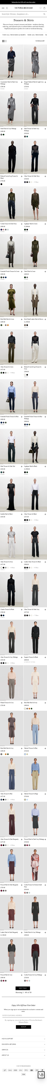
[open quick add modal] (21, 82)
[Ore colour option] (6, 325)
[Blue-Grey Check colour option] (29, 182)
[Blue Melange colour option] (3, 277)
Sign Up (23, 1027)
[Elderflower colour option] (3, 325)
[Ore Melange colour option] (1, 663)
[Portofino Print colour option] (8, 229)
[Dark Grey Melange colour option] (25, 136)
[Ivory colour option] (3, 184)
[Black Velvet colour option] (27, 182)
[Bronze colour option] (8, 325)
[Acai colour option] (1, 845)
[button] (44, 8)
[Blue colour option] (27, 136)
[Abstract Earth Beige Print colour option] (3, 229)
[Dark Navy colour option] (25, 182)
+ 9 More (35, 182)
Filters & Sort (40, 41)
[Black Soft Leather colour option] (25, 567)
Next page (23, 988)
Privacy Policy (23, 1022)
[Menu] (3, 8)
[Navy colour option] (3, 615)
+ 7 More (35, 615)
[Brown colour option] (25, 325)
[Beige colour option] (27, 754)
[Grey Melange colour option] (1, 134)
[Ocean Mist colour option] (25, 754)
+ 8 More (12, 372)
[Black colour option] (1, 184)
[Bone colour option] (31, 182)
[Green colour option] (3, 134)
